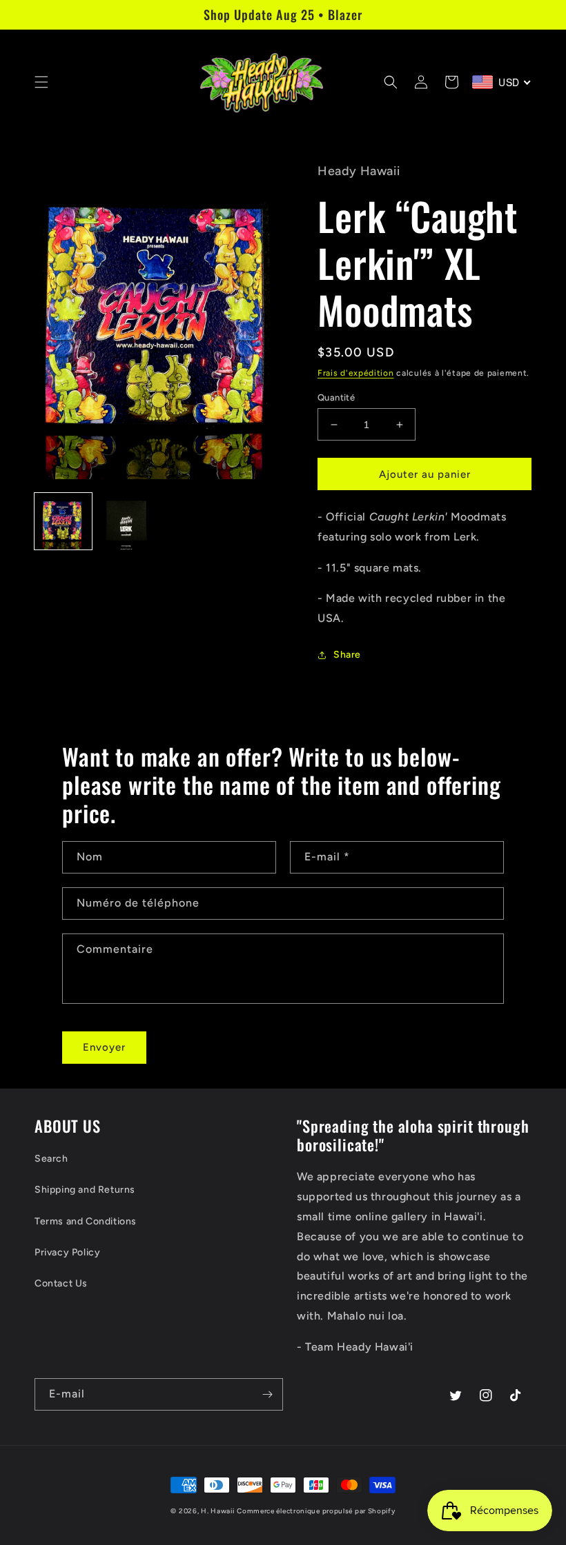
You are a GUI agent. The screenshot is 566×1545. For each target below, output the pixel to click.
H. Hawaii (217, 1510)
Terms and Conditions (86, 1221)
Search (51, 1158)
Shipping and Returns (85, 1189)
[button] (41, 82)
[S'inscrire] (267, 1394)
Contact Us (61, 1283)
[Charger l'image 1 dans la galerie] (63, 521)
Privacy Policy (67, 1252)
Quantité (336, 397)
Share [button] (347, 654)
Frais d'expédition (356, 373)
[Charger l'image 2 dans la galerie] (127, 521)
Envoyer (104, 1047)
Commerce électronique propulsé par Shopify (316, 1510)
